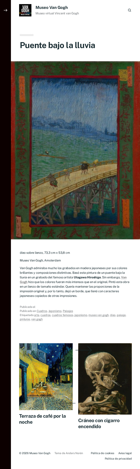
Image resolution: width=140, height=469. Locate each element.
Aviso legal (125, 453)
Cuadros (42, 311)
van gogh (37, 319)
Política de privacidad (118, 458)
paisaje (121, 315)
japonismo (80, 315)
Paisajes (68, 311)
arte (36, 315)
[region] (44, 443)
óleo (112, 315)
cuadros (45, 315)
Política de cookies (102, 453)
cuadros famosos (62, 315)
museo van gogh (98, 315)
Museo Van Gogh (52, 7)
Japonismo (55, 311)
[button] (5, 234)
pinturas (25, 319)
